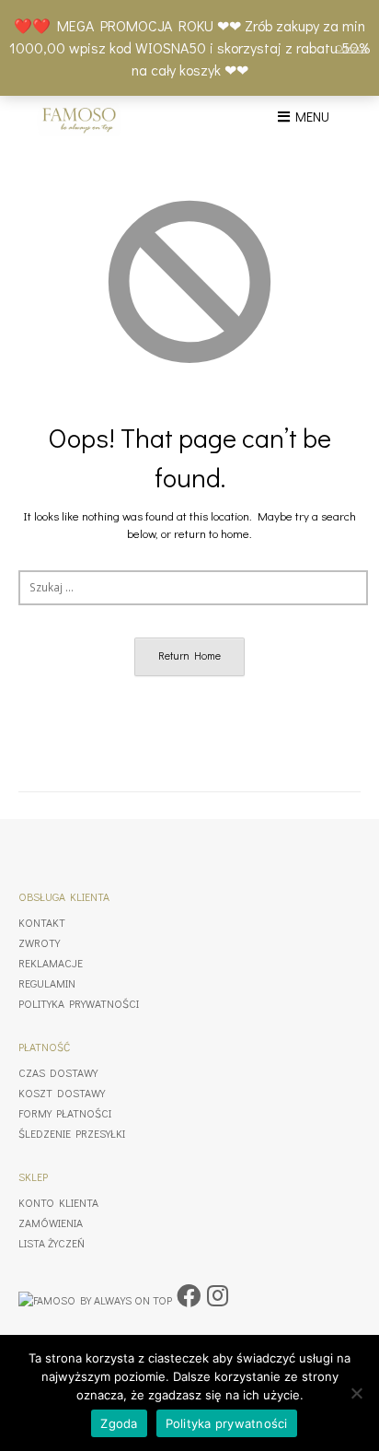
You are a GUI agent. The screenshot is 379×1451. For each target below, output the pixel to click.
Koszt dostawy (61, 1092)
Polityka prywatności (78, 1003)
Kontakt (41, 922)
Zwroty (39, 942)
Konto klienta (58, 1202)
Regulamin (46, 983)
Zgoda (118, 1423)
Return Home (189, 655)
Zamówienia (50, 1222)
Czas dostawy (58, 1072)
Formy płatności (64, 1113)
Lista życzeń (51, 1242)
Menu (309, 116)
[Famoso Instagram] (217, 1295)
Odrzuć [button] (352, 47)
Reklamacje (50, 962)
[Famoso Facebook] (189, 1295)
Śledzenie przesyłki (71, 1133)
